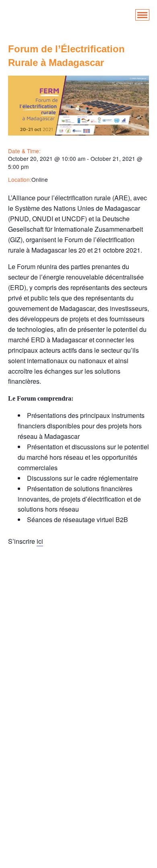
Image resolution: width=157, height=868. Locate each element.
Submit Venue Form (78, 833)
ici (40, 541)
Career (79, 632)
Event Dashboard (78, 664)
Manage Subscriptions (79, 720)
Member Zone (78, 736)
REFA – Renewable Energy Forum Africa (78, 785)
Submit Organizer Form (78, 825)
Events (79, 688)
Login (78, 712)
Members (78, 744)
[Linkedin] (17, 583)
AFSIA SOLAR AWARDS (78, 624)
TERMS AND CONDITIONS (78, 841)
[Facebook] (41, 583)
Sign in (78, 801)
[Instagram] (140, 583)
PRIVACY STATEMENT (78, 776)
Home (78, 608)
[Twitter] (66, 583)
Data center (78, 648)
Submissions (78, 817)
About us (78, 616)
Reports (78, 793)
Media (78, 728)
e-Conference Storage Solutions (78, 656)
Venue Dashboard (78, 849)
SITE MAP (79, 809)
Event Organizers (78, 672)
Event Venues (78, 680)
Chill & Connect (78, 640)
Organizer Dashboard (78, 760)
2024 (78, 857)
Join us (78, 704)
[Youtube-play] (115, 583)
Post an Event (79, 768)
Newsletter (78, 752)
